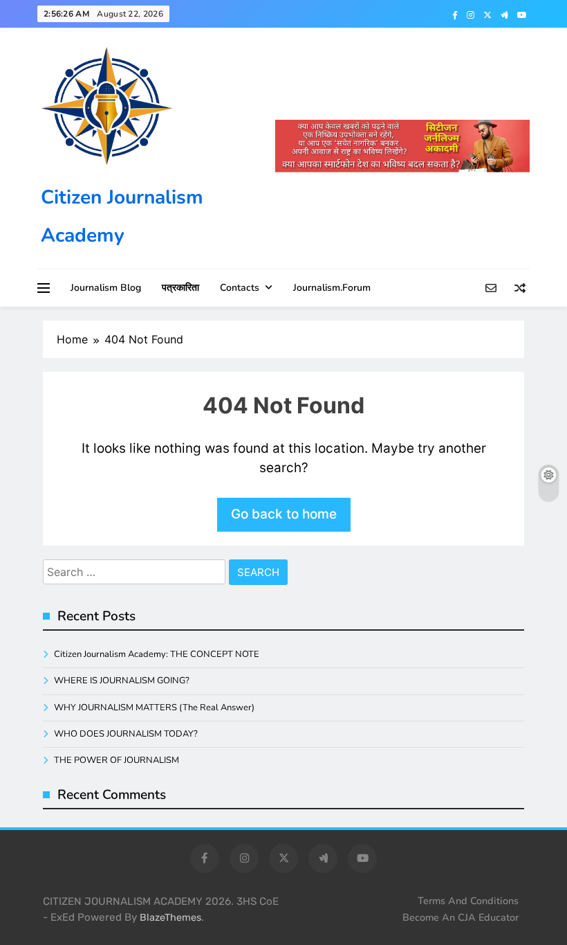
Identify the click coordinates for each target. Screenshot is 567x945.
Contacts (239, 287)
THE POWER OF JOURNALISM (116, 760)
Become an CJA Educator (460, 917)
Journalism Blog (106, 287)
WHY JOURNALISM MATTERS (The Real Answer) (154, 707)
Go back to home (284, 514)
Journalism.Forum (332, 287)
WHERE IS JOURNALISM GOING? (121, 680)
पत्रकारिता (180, 287)
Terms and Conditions (468, 901)
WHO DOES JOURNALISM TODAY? (126, 734)
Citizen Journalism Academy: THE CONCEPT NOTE (156, 654)
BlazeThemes (170, 918)
